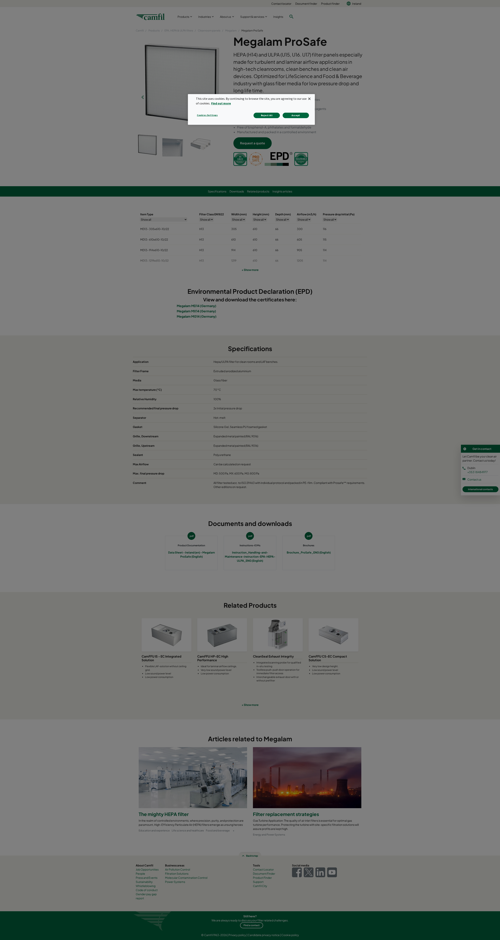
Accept (296, 115)
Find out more (221, 103)
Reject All (267, 115)
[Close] (309, 98)
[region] (251, 109)
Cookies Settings (207, 115)
